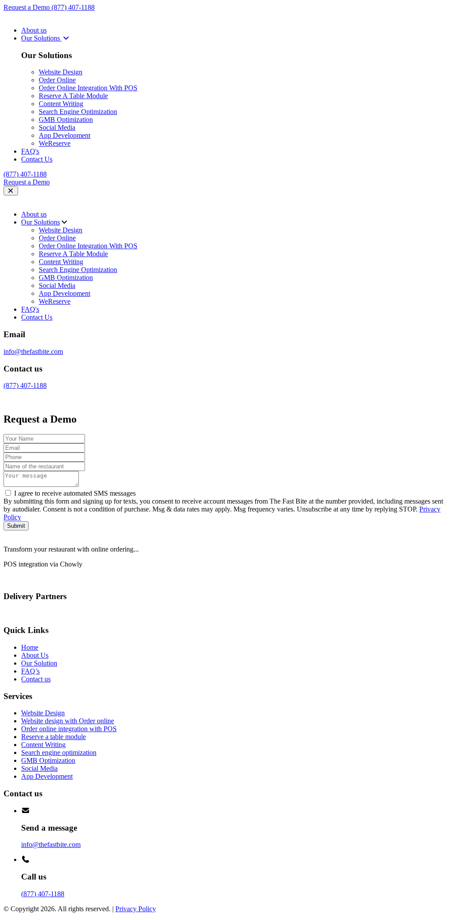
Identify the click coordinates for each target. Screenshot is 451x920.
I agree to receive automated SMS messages (75, 493)
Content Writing (61, 103)
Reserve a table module (53, 736)
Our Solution (39, 663)
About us (34, 30)
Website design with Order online (67, 721)
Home (29, 647)
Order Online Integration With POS (88, 88)
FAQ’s (30, 671)
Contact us (36, 679)
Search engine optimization (58, 752)
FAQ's (30, 151)
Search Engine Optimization (78, 111)
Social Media (57, 127)
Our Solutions (41, 38)
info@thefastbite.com (33, 351)
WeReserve (54, 143)
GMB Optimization (66, 119)
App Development (64, 135)
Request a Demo (28, 7)
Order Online (57, 80)
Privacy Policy (135, 909)
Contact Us (36, 159)
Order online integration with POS (69, 728)
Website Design (60, 72)
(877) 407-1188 (73, 7)
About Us (34, 655)
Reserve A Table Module (73, 95)
